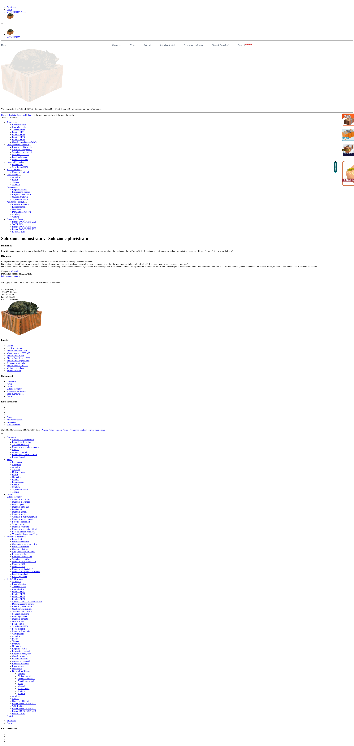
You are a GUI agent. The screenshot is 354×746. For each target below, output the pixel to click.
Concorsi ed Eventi (20, 701)
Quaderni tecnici (19, 621)
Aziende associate (20, 452)
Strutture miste (18, 524)
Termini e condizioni (96, 430)
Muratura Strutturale (21, 631)
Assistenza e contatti (21, 661)
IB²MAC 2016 (18, 713)
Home (3, 45)
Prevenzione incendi (21, 651)
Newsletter (11, 422)
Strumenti (16, 581)
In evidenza (17, 462)
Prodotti (15, 479)
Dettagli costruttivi (20, 472)
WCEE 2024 (18, 706)
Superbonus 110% (20, 489)
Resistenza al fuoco (20, 554)
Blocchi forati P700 (15, 355)
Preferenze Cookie (78, 430)
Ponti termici (17, 509)
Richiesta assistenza (20, 663)
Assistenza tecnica (15, 420)
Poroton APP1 (18, 591)
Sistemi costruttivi (167, 45)
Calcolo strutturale (20, 656)
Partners (335, 167)
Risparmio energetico (21, 654)
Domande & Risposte (21, 671)
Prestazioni (17, 539)
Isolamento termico (20, 541)
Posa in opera (18, 504)
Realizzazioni (18, 482)
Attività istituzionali (20, 444)
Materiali (14, 271)
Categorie (16, 464)
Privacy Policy (47, 430)
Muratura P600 (18, 566)
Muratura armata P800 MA (18, 353)
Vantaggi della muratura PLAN (25, 534)
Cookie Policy (62, 430)
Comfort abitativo (20, 549)
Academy (16, 696)
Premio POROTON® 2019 (24, 711)
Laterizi (147, 45)
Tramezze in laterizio (16, 363)
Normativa (16, 477)
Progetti (244, 45)
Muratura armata (19, 512)
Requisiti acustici (19, 649)
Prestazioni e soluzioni (193, 45)
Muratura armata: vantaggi (23, 519)
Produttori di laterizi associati (24, 454)
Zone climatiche (19, 586)
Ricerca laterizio (14, 370)
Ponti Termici (18, 624)
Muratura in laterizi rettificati (24, 529)
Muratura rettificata (20, 527)
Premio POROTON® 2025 (24, 703)
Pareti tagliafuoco (19, 576)
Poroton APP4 (18, 599)
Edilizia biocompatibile (22, 556)
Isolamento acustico (20, 546)
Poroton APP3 (18, 596)
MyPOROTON (13, 424)
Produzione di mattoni (21, 442)
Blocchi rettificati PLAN (17, 365)
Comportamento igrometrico (24, 544)
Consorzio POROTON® (23, 439)
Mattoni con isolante (15, 368)
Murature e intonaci (20, 507)
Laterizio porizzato (15, 348)
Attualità (16, 469)
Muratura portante (20, 619)
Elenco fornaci (18, 457)
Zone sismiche (18, 589)
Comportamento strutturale (23, 551)
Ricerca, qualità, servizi (22, 606)
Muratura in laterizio (21, 499)
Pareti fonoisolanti (20, 574)
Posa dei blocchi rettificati (23, 532)
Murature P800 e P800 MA (24, 561)
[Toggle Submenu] (30, 145)
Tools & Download (220, 45)
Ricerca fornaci (18, 666)
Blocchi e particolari (21, 522)
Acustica (16, 467)
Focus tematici (18, 629)
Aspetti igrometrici (26, 681)
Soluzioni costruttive (21, 559)
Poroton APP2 (18, 594)
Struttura (16, 487)
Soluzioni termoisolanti (22, 611)
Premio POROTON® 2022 (24, 708)
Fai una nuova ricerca (10, 276)
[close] (2, 433)
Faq (29, 115)
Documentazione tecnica (23, 604)
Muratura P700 (18, 564)
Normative (16, 646)
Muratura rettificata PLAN (23, 569)
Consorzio (116, 45)
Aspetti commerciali (26, 678)
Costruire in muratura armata (24, 517)
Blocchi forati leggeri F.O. (18, 360)
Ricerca (15, 484)
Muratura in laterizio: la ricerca (25, 447)
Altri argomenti (24, 676)
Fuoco (15, 474)
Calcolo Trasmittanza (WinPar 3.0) (27, 601)
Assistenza (11, 7)
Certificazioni (18, 634)
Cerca (9, 9)
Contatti (10, 417)
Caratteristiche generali (22, 609)
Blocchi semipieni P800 (17, 350)
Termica (15, 492)
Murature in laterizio (21, 502)
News (132, 45)
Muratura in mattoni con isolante (26, 571)
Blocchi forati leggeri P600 (18, 358)
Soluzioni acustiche (20, 614)
